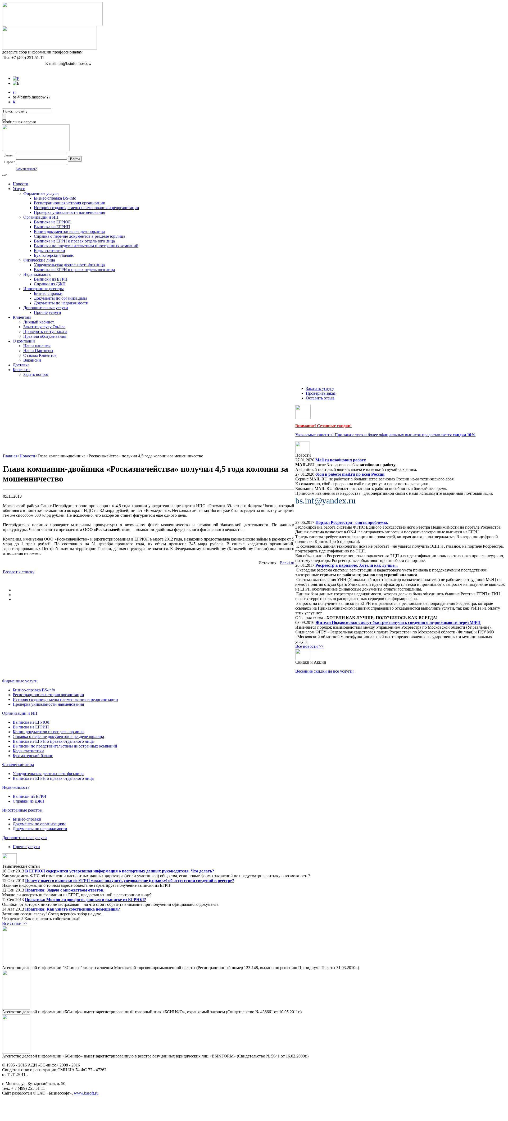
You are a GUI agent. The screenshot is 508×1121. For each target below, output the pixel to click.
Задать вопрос (36, 374)
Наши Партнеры (38, 350)
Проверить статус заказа (45, 331)
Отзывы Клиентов (40, 355)
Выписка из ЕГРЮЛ (52, 222)
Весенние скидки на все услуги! (324, 671)
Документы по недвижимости (61, 303)
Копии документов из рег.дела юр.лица (69, 231)
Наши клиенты (37, 346)
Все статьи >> (14, 923)
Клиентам (22, 317)
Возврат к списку (18, 572)
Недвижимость (37, 274)
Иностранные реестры (43, 288)
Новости (20, 184)
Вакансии (32, 360)
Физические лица (39, 260)
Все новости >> (309, 646)
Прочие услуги (47, 312)
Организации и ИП (40, 217)
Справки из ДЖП (50, 284)
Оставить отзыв (320, 398)
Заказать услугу (320, 388)
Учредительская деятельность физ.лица (69, 265)
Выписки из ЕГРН (50, 279)
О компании (24, 341)
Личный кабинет (38, 322)
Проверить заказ (320, 393)
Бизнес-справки (48, 293)
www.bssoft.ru (86, 1093)
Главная (10, 456)
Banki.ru (287, 563)
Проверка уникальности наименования (69, 212)
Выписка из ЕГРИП (52, 226)
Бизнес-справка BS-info (55, 198)
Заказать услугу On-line (44, 327)
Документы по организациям (60, 298)
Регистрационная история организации (69, 203)
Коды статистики (49, 250)
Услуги (19, 188)
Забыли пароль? (26, 169)
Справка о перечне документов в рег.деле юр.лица (79, 236)
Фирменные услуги (41, 193)
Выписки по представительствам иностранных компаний (86, 246)
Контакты (21, 369)
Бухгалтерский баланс (54, 255)
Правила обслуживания (44, 336)
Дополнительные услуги (45, 307)
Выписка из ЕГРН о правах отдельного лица (74, 241)
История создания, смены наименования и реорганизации (86, 207)
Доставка (21, 365)
